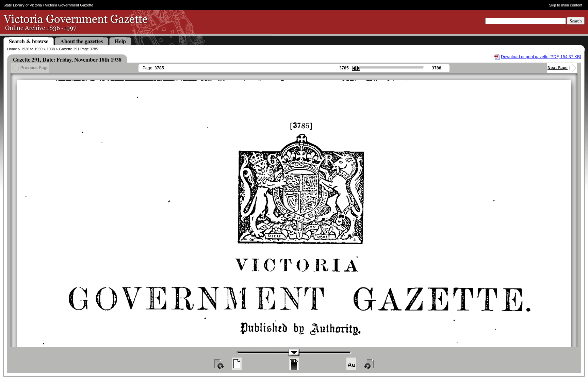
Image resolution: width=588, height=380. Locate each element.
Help (120, 41)
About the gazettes (81, 41)
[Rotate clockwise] (218, 363)
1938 (51, 49)
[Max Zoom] (351, 363)
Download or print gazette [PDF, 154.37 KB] (541, 56)
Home (12, 49)
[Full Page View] (237, 363)
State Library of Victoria (22, 5)
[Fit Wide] (294, 363)
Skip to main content (565, 5)
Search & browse (28, 41)
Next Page (558, 67)
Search (576, 21)
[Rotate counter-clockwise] (369, 363)
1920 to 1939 (32, 49)
